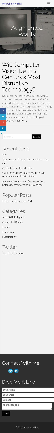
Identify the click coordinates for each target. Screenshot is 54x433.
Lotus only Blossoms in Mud (17, 201)
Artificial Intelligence (13, 217)
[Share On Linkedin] (3, 128)
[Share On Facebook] (3, 111)
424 (4, 154)
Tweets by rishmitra (13, 252)
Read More (21, 120)
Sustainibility (9, 236)
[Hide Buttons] (1, 133)
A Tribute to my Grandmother (18, 167)
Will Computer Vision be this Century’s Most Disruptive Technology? (21, 77)
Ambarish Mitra (12, 3)
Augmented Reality (12, 221)
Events (6, 226)
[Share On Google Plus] (3, 123)
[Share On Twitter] (3, 117)
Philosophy (8, 231)
